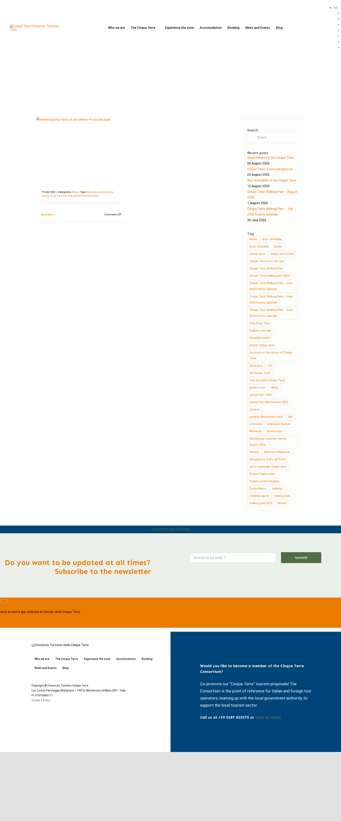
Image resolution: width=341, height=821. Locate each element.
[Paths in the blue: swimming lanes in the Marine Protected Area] (81, 150)
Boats (253, 239)
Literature (255, 424)
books (278, 246)
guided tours (257, 387)
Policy (46, 700)
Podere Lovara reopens (264, 481)
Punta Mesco (258, 488)
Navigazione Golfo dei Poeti (267, 459)
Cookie (36, 700)
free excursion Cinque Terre (267, 380)
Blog (74, 192)
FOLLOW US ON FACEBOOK (170, 529)
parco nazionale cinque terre (268, 466)
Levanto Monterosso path (266, 416)
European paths (259, 338)
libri (290, 416)
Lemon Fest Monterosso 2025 (268, 402)
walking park (282, 496)
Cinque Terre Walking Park (266, 268)
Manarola (255, 431)
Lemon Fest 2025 (260, 395)
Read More (47, 214)
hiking (274, 387)
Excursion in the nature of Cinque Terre (270, 355)
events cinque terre (261, 345)
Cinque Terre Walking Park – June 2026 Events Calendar (271, 286)
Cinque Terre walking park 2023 (269, 275)
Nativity (254, 452)
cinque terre (106, 192)
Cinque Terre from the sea (56, 195)
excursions (256, 365)
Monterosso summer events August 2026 (267, 441)
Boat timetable (272, 239)
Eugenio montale (260, 330)
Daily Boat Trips (259, 323)
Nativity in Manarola (277, 452)
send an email (268, 717)
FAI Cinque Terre (259, 373)
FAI (270, 365)
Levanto (254, 409)
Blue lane (92, 192)
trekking (277, 488)
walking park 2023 (260, 503)
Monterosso (274, 431)
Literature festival (278, 424)
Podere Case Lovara (262, 474)
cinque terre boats (282, 254)
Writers (282, 503)
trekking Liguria (259, 496)
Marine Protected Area (86, 195)
